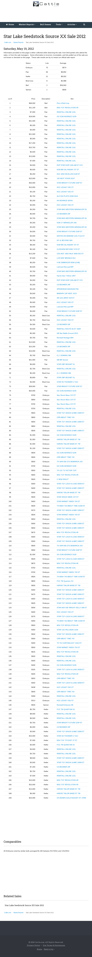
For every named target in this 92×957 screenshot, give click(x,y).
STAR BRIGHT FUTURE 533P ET (69, 183)
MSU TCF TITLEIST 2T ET (67, 740)
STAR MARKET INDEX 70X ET (68, 501)
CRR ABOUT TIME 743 (65, 417)
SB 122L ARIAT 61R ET (66, 298)
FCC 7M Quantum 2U (65, 581)
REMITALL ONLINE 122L (66, 112)
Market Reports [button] (26, 24)
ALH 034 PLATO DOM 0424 (67, 196)
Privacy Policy (33, 945)
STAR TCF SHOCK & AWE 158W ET (70, 413)
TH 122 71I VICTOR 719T (67, 470)
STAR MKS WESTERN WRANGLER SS (72, 209)
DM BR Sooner (62, 360)
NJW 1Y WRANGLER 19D (67, 223)
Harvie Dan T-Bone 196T (66, 276)
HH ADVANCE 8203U (65, 200)
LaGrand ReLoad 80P (65, 267)
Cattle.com (7, 42)
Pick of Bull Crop (63, 103)
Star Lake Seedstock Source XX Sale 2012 (24, 905)
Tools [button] (58, 24)
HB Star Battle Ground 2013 (67, 333)
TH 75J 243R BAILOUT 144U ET (69, 643)
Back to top (49, 949)
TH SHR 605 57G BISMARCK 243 (70, 462)
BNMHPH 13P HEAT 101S (67, 293)
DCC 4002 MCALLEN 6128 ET (68, 174)
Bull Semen (45, 24)
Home (11, 24)
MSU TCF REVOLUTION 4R (67, 108)
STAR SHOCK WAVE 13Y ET (68, 497)
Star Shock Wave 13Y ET (66, 395)
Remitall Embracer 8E (65, 705)
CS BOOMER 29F (63, 214)
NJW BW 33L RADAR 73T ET (68, 170)
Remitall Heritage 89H (65, 338)
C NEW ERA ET (63, 479)
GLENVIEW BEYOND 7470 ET (68, 249)
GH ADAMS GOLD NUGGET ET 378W (71, 798)
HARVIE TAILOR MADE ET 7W (68, 439)
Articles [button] (71, 24)
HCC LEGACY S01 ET (65, 187)
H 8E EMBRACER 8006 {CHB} (68, 262)
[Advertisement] (46, 13)
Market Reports (18, 42)
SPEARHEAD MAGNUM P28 (67, 289)
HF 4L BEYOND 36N (64, 240)
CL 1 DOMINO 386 (64, 355)
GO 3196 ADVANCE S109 (66, 116)
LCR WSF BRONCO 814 (66, 258)
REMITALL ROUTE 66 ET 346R (69, 329)
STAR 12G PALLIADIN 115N (67, 630)
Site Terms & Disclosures (54, 945)
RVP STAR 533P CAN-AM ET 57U (70, 165)
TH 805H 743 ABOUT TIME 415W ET (71, 506)
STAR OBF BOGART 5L (66, 364)
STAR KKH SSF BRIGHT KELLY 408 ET (72, 608)
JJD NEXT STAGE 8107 (66, 178)
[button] (84, 24)
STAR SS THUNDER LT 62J (67, 382)
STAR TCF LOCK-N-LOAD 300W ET (70, 484)
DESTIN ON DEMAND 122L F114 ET (71, 236)
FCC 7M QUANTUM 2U (66, 709)
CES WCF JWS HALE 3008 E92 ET (70, 254)
